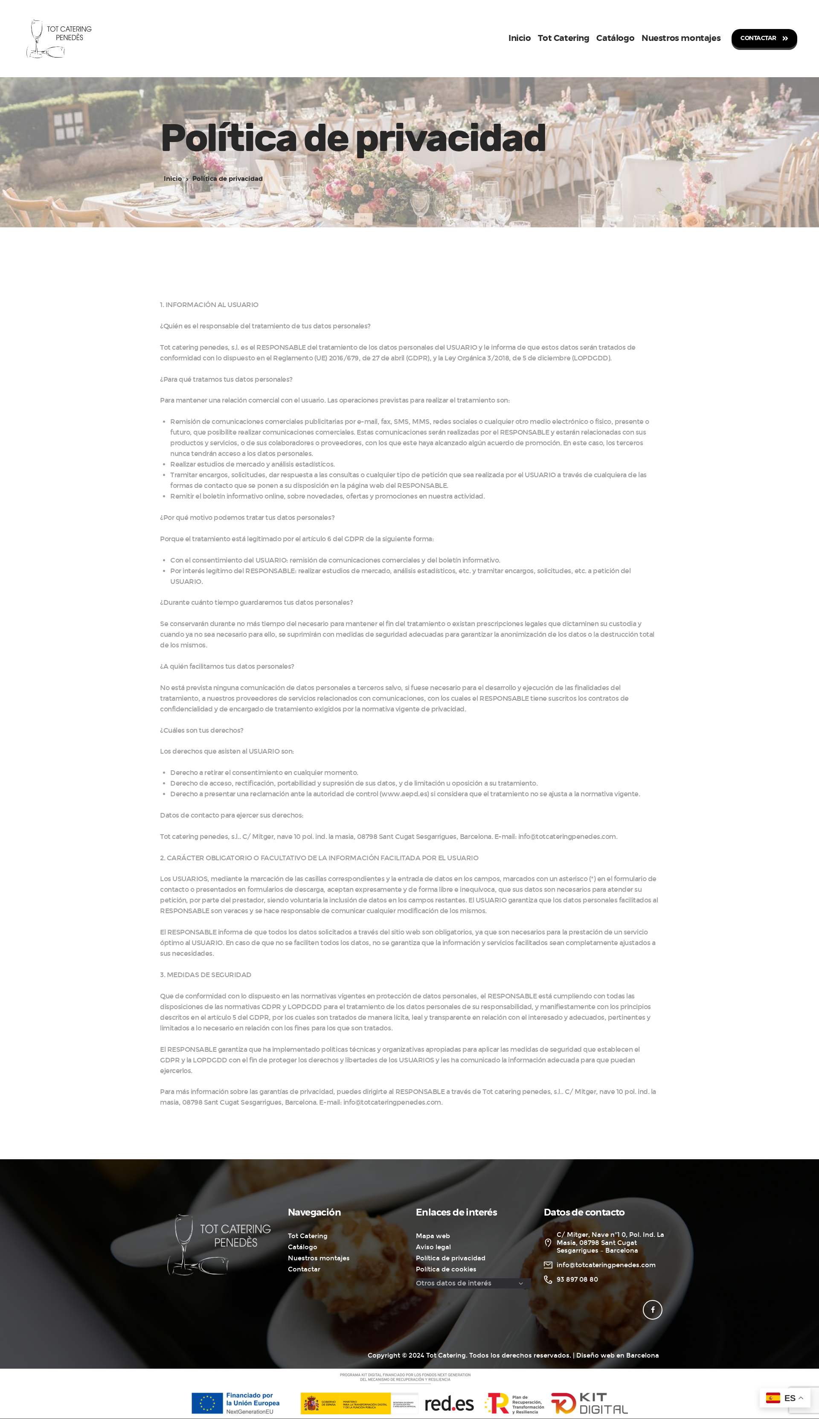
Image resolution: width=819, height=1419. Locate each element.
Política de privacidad (450, 1258)
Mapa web (433, 1236)
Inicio (173, 179)
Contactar (304, 1269)
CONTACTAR (758, 38)
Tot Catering (308, 1236)
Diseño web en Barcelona (617, 1355)
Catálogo (302, 1247)
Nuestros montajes (319, 1258)
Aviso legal (433, 1247)
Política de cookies (446, 1269)
